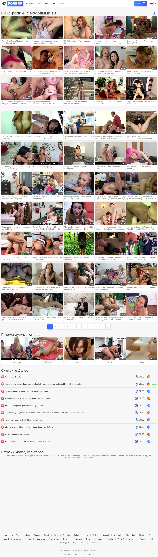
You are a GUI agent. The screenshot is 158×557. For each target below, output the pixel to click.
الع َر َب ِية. (118, 535)
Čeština (28, 539)
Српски (79, 539)
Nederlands (40, 539)
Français (66, 535)
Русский (121, 539)
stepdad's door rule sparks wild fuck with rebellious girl (26, 391)
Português (67, 539)
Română (106, 535)
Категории (30, 3)
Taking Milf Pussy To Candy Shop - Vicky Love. (23, 420)
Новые (39, 3)
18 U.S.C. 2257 (89, 555)
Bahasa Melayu (79, 543)
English (6, 539)
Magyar (142, 539)
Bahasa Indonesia (81, 535)
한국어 (95, 535)
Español (132, 539)
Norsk (88, 539)
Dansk (46, 535)
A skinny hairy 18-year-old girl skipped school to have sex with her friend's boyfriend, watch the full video (46, 413)
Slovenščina (54, 539)
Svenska (109, 539)
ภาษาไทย (15, 535)
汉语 (151, 539)
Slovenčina (130, 535)
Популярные (49, 3)
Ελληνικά (17, 539)
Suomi (151, 535)
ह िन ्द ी (64, 543)
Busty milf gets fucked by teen (17, 434)
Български (94, 543)
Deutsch (98, 539)
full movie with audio (13, 377)
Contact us (67, 555)
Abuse (77, 555)
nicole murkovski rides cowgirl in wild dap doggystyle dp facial (29, 427)
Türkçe (37, 535)
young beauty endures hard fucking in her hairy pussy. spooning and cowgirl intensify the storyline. (43, 384)
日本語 (141, 535)
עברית (5, 535)
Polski (56, 535)
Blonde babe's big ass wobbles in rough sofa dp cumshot (27, 398)
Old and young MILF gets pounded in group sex (24, 406)
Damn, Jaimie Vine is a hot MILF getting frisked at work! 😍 (28, 441)
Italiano (27, 535)
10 (102, 327)
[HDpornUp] (12, 3)
